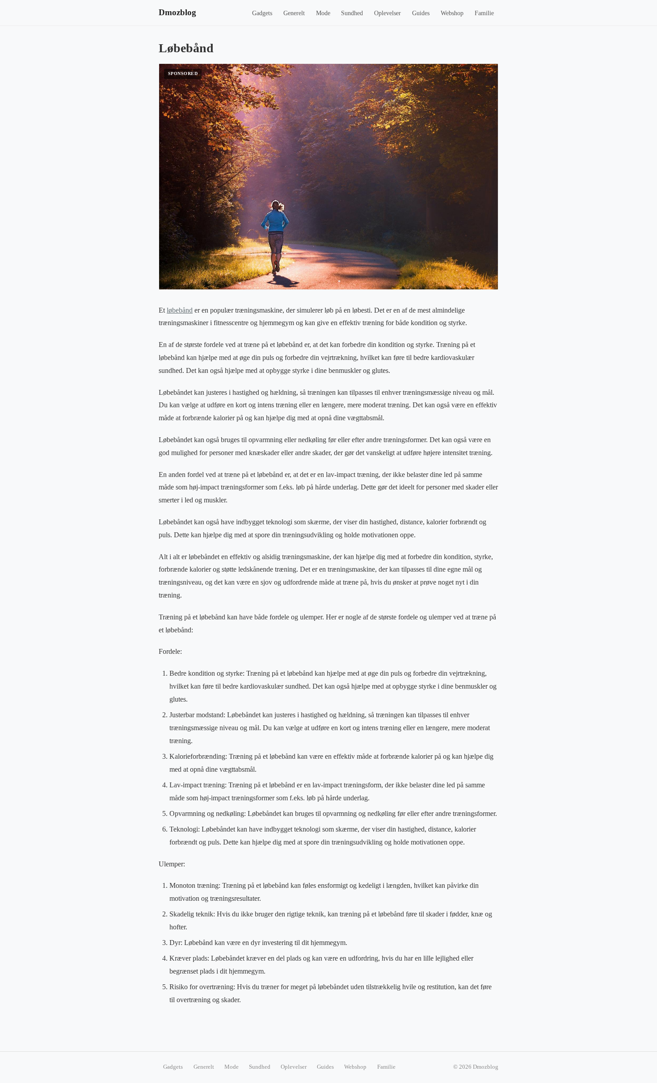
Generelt (294, 13)
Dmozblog (177, 12)
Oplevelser (387, 13)
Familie (484, 13)
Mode (323, 13)
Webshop (452, 13)
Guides (421, 13)
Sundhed (352, 13)
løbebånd (180, 310)
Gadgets (262, 13)
